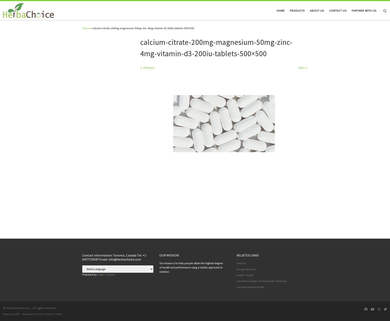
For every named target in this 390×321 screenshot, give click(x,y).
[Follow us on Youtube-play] (372, 309)
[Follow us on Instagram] (379, 309)
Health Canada (245, 275)
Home (86, 28)
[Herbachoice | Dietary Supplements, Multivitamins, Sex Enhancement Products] (28, 9)
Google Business (246, 269)
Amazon (241, 263)
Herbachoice (22, 308)
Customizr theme (52, 314)
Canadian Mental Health (250, 287)
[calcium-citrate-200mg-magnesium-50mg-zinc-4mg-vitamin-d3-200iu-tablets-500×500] (224, 124)
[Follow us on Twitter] (385, 309)
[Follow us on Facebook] (365, 309)
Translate (110, 274)
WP (18, 314)
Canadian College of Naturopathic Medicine (262, 281)
